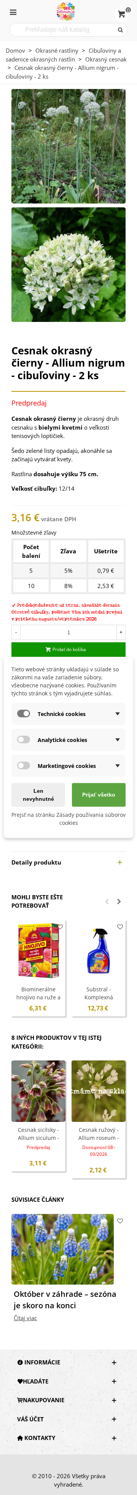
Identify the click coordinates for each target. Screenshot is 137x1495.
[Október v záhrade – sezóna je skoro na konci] (62, 1248)
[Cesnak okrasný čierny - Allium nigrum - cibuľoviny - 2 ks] (68, 145)
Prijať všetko (98, 795)
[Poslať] (120, 29)
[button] (107, 901)
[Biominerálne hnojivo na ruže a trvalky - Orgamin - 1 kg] (38, 950)
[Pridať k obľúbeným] (60, 927)
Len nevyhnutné (38, 794)
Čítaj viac (25, 1318)
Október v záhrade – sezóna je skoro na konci (65, 1300)
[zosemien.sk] (66, 11)
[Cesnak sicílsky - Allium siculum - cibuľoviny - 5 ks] (38, 1091)
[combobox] (62, 29)
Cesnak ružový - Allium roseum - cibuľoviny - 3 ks (98, 1137)
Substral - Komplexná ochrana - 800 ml (98, 997)
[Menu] (13, 11)
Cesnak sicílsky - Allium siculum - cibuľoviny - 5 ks (38, 1137)
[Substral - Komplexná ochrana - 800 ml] (99, 950)
